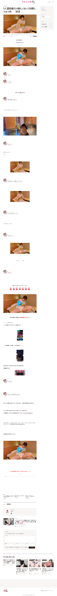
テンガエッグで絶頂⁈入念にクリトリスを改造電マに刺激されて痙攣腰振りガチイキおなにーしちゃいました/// (8, 496)
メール (16, 543)
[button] (3, 1)
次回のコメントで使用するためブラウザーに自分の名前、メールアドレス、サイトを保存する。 (17, 547)
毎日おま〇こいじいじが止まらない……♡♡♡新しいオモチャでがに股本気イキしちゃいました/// (30, 496)
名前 (6, 543)
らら (12, 511)
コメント (6, 535)
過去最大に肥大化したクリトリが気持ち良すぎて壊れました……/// (19, 496)
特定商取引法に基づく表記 (44, 590)
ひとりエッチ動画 (44, 26)
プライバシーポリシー (51, 590)
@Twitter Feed (44, 9)
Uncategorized (44, 24)
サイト (26, 543)
